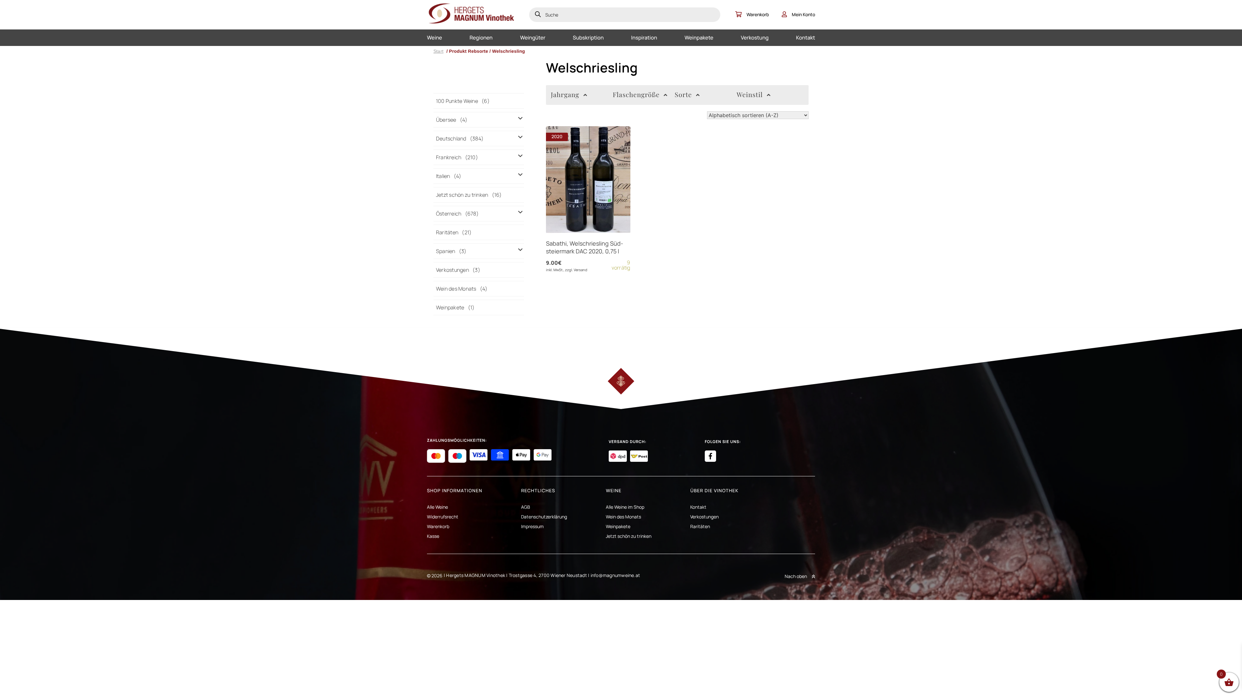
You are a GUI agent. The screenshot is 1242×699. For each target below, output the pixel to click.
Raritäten (700, 526)
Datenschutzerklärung (544, 517)
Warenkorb (757, 14)
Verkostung (754, 37)
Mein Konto (803, 14)
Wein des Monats (623, 517)
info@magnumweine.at (615, 575)
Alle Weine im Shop (625, 507)
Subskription (588, 37)
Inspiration (644, 37)
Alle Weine (437, 507)
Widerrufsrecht (442, 517)
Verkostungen (704, 517)
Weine (434, 37)
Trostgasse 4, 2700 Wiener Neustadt (548, 575)
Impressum (532, 526)
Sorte (683, 94)
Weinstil (750, 94)
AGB (525, 507)
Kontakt (805, 37)
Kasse (433, 536)
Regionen (481, 37)
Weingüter (532, 37)
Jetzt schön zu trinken (628, 536)
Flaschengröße (636, 94)
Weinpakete (699, 37)
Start (438, 51)
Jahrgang (565, 94)
